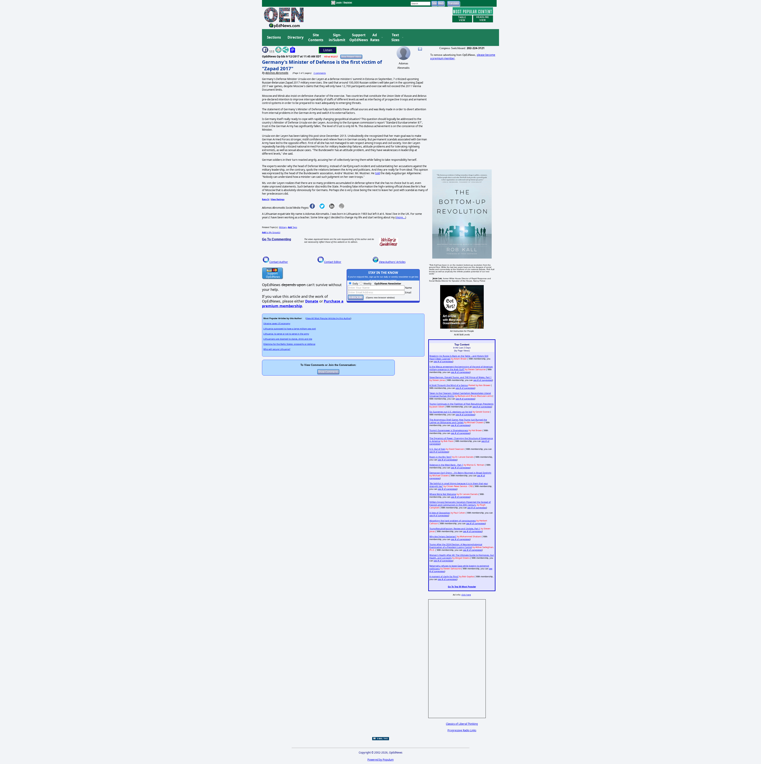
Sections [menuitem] (274, 37)
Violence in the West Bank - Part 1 (446, 464)
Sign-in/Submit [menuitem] (336, 37)
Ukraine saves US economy (276, 323)
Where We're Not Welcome (442, 494)
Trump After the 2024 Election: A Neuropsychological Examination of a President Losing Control (455, 546)
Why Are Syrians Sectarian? (442, 536)
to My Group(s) (271, 232)
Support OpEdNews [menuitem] (357, 37)
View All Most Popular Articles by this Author (328, 318)
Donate (311, 301)
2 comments (320, 73)
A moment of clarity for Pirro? (444, 576)
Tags (292, 227)
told (377, 173)
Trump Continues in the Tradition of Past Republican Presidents (461, 403)
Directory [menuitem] (295, 37)
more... (400, 217)
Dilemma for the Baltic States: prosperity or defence (289, 344)
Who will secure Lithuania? (276, 349)
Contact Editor (332, 262)
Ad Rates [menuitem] (374, 37)
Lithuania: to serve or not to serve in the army (286, 333)
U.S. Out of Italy (437, 449)
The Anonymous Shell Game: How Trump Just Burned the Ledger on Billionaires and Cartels (458, 421)
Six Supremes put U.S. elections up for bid (450, 411)
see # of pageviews (443, 361)
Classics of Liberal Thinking (462, 724)
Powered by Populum (380, 759)
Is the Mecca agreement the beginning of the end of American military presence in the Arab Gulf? (461, 368)
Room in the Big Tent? (440, 457)
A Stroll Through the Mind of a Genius (448, 385)
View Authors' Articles (392, 262)
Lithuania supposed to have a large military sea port (289, 328)
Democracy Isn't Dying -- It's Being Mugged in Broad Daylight (460, 472)
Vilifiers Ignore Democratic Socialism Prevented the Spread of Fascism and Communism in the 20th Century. (460, 503)
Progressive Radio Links (461, 730)
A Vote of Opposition (439, 512)
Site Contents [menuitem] (315, 37)
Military (283, 227)
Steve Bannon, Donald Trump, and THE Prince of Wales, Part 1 (460, 377)
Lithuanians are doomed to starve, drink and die (287, 339)
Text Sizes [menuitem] (395, 37)
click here (466, 594)
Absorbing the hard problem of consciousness (452, 520)
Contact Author (278, 262)
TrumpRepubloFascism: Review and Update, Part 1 (454, 528)
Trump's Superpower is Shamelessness (448, 430)
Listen (327, 50)
